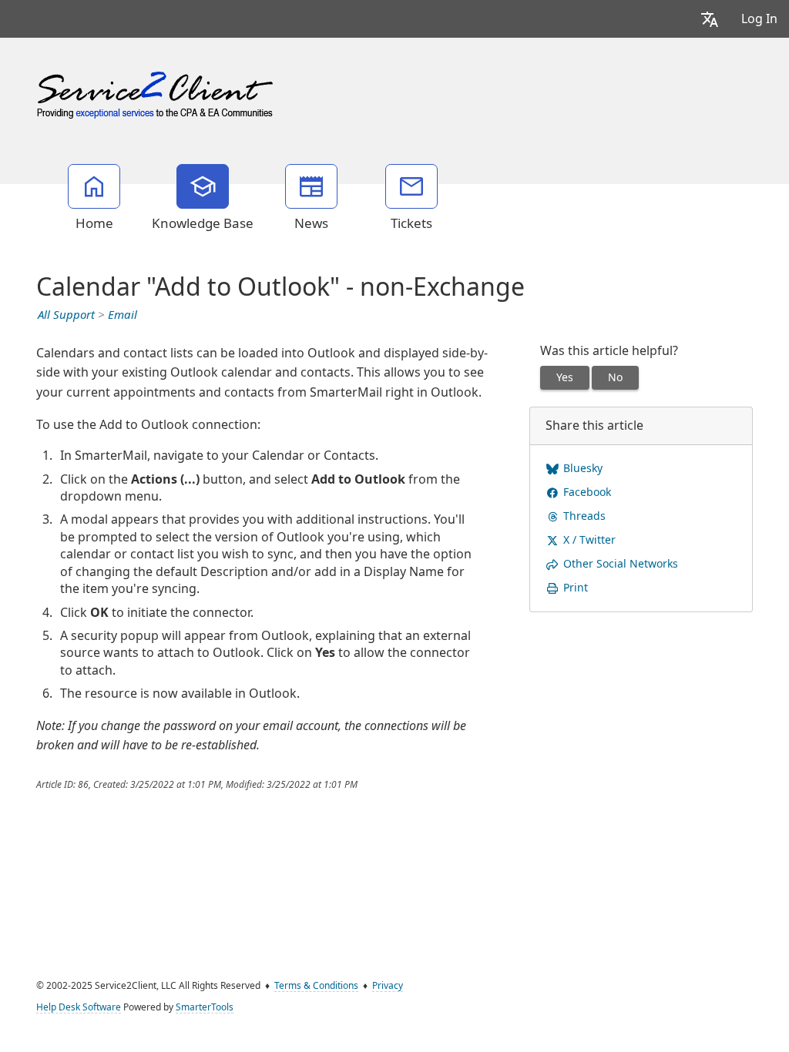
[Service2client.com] (156, 91)
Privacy (387, 985)
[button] (709, 19)
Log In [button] (759, 19)
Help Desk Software (78, 1007)
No (615, 377)
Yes (564, 377)
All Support (66, 315)
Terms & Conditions (316, 985)
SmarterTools (204, 1007)
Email (122, 315)
